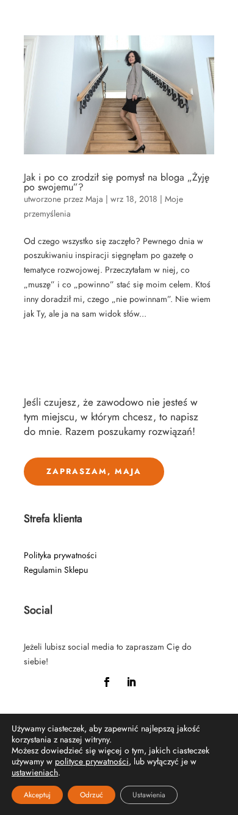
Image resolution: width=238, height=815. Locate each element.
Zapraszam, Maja (94, 471)
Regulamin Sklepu (56, 570)
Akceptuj (37, 794)
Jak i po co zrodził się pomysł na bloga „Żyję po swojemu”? (116, 182)
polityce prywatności (92, 761)
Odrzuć (91, 794)
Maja (94, 199)
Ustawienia (148, 794)
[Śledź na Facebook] (107, 682)
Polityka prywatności (60, 555)
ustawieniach (35, 772)
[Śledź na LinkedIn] (131, 682)
